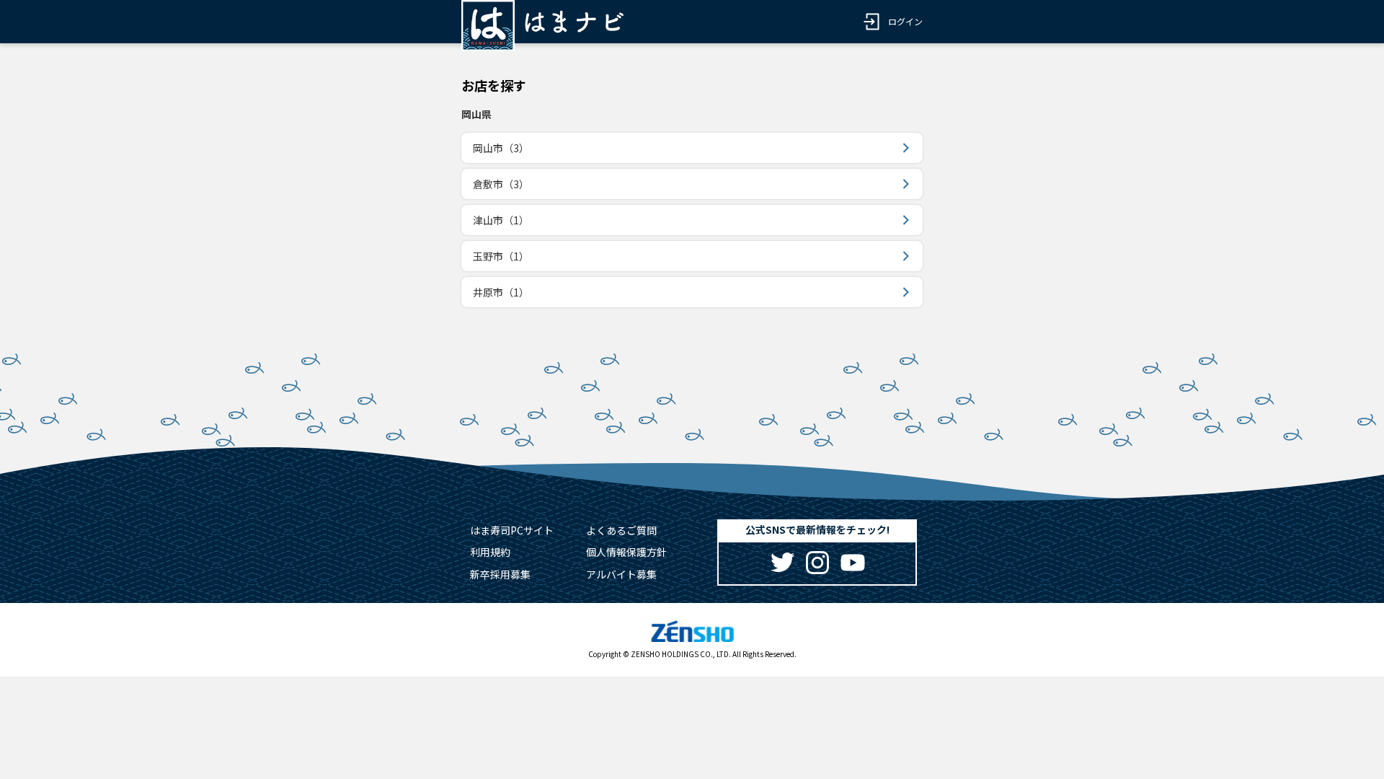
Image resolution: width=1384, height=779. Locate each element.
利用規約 (490, 552)
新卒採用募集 (500, 574)
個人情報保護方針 (626, 552)
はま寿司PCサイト (512, 530)
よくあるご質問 (621, 530)
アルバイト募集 (621, 574)
